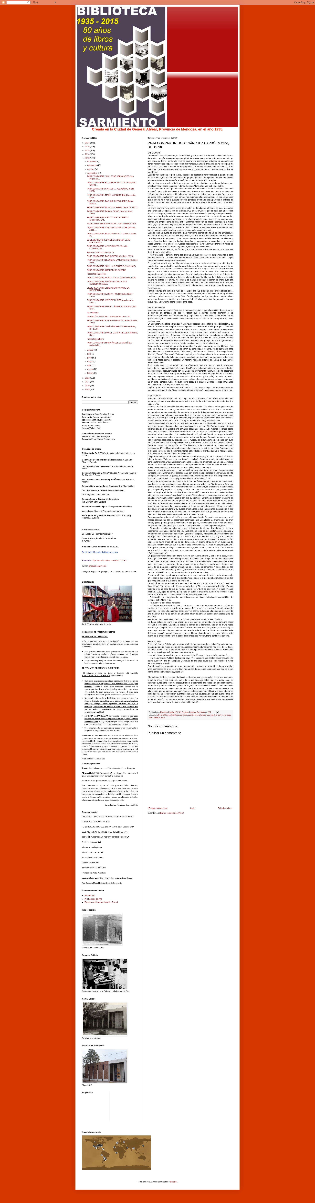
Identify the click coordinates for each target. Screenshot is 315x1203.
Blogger (173, 1182)
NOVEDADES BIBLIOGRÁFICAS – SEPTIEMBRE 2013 (111, 224)
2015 (87, 150)
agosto (90, 350)
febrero (90, 373)
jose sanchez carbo (214, 715)
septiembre (92, 173)
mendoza (227, 715)
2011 (87, 382)
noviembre (92, 165)
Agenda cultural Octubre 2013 (100, 252)
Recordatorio (93, 313)
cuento (191, 715)
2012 (87, 378)
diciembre (92, 161)
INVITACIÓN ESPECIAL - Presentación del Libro (108, 316)
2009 (87, 389)
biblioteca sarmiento (179, 715)
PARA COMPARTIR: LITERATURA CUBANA (106, 270)
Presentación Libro (95, 339)
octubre (90, 169)
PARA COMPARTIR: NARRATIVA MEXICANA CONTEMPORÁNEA (107, 283)
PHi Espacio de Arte (93, 899)
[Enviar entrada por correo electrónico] (217, 712)
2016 (87, 146)
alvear (159, 715)
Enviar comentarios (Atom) (172, 813)
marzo (90, 369)
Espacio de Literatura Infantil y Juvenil (101, 902)
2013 (87, 158)
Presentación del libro (96, 274)
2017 (87, 143)
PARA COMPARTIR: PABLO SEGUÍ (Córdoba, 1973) (110, 256)
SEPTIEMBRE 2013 (157, 718)
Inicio (192, 808)
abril (89, 365)
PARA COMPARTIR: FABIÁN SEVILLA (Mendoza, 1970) (111, 278)
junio (89, 358)
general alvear (200, 715)
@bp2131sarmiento (97, 566)
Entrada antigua (225, 808)
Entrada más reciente (158, 808)
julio (89, 354)
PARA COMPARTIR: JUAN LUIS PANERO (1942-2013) (111, 266)
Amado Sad (89, 895)
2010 (87, 386)
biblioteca (166, 715)
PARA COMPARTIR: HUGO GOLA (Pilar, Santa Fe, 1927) (112, 207)
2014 (87, 154)
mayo (90, 361)
